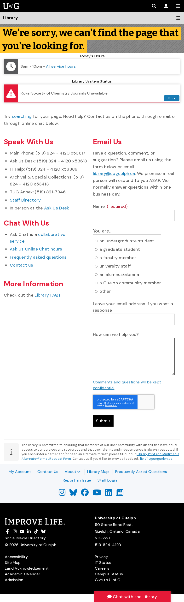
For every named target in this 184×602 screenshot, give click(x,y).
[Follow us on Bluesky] (73, 493)
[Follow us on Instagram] (62, 493)
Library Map (98, 471)
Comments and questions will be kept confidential (127, 385)
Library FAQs (47, 295)
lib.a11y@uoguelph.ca (156, 459)
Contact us (21, 265)
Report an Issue (77, 480)
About (70, 471)
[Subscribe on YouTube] (96, 493)
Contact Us (47, 471)
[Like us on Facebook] (85, 493)
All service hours (61, 66)
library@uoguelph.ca (114, 173)
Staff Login (107, 480)
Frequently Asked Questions (141, 471)
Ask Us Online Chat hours (36, 249)
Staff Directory (25, 200)
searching (22, 116)
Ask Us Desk (56, 208)
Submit (103, 421)
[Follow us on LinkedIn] (108, 493)
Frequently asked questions (38, 257)
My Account (20, 471)
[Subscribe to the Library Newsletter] (119, 493)
